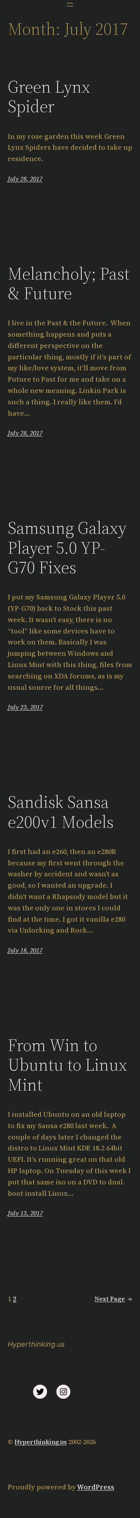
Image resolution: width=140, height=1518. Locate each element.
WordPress (95, 1487)
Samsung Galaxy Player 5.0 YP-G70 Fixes (67, 548)
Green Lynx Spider (49, 97)
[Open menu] (70, 4)
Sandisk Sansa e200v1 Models (61, 812)
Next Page (113, 1298)
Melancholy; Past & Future (69, 283)
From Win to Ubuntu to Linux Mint (67, 1065)
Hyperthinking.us (36, 1344)
